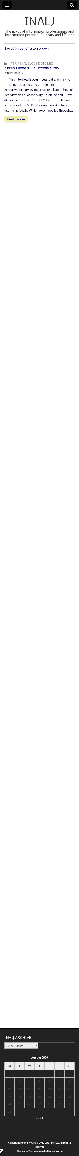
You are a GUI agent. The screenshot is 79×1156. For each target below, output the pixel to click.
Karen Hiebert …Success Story (31, 67)
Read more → (16, 119)
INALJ (39, 22)
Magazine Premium (28, 1150)
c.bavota (57, 1150)
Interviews (17, 63)
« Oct (39, 1118)
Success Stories (40, 63)
